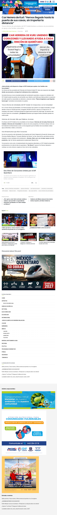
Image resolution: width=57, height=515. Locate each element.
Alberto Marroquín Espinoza (9, 31)
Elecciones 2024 (6, 312)
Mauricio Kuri (13, 191)
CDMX (3, 298)
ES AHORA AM (5, 315)
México (4, 329)
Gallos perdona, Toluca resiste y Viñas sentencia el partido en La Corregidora (13, 228)
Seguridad (5, 355)
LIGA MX (4, 323)
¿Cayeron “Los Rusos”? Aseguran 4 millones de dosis (27, 243)
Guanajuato (6, 333)
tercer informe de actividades (46, 191)
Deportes (5, 224)
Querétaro (20, 31)
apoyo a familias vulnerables (12, 188)
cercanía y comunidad (46, 188)
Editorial (4, 309)
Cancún (33, 224)
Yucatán (5, 337)
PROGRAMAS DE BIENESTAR (9, 349)
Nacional (4, 343)
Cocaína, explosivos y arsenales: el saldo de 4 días (47, 243)
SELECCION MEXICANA (8, 303)
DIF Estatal (5, 191)
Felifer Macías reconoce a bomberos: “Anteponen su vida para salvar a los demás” (9, 244)
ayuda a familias (25, 188)
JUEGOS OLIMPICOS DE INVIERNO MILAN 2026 (13, 320)
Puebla (4, 352)
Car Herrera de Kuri (35, 188)
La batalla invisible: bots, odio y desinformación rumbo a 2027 (16, 377)
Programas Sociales (22, 191)
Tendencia (5, 357)
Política (4, 346)
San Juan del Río (33, 191)
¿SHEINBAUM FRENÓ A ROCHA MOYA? (40, 228)
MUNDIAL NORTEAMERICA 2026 (9, 340)
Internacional (6, 317)
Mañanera (4, 326)
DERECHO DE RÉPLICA (7, 306)
